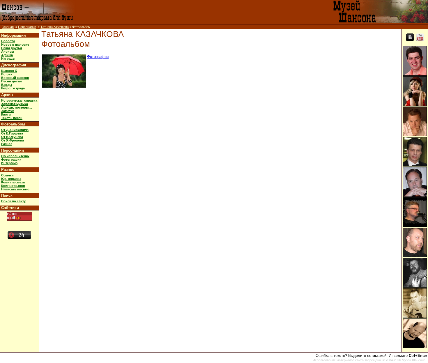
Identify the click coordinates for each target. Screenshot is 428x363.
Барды (6, 84)
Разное (6, 144)
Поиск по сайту (13, 201)
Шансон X (9, 70)
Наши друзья (11, 48)
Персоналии (27, 27)
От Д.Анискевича (15, 130)
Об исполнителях (15, 156)
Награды (8, 58)
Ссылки (7, 175)
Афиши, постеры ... (16, 107)
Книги (6, 114)
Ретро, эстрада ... (14, 88)
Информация (13, 35)
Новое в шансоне (15, 44)
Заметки (7, 111)
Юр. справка (11, 178)
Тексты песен (11, 118)
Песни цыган (11, 81)
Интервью (9, 163)
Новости (8, 41)
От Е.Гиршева (12, 133)
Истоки (7, 74)
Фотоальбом (13, 124)
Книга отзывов (13, 185)
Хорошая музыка (14, 104)
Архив (7, 95)
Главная (8, 27)
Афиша (7, 55)
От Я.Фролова (12, 140)
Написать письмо (15, 189)
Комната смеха (13, 182)
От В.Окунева (12, 137)
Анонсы (7, 51)
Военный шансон (15, 77)
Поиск (7, 195)
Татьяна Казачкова (54, 27)
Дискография (13, 65)
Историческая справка (19, 100)
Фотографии (11, 159)
